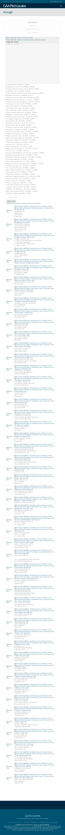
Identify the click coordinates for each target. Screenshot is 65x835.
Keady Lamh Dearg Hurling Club (24, 447)
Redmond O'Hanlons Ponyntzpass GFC (26, 578)
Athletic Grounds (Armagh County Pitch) (26, 263)
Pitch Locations (32, 22)
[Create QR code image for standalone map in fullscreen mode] (25, 40)
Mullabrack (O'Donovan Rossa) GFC (25, 500)
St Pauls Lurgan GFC (20, 721)
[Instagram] (59, 1)
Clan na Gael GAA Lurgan (22, 335)
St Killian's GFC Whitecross (22, 633)
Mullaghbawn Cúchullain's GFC (23, 508)
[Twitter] (53, 1)
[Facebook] (51, 1)
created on (18, 203)
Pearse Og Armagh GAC (21, 553)
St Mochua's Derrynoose (21, 688)
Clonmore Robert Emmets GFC (23, 357)
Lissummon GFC (19, 470)
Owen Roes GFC (19, 531)
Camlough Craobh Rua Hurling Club (25, 301)
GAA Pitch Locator (14, 6)
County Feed (32, 26)
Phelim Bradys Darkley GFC (22, 567)
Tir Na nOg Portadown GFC (22, 755)
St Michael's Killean (20, 667)
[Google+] (55, 1)
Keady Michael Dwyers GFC (22, 459)
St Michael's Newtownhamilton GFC (25, 676)
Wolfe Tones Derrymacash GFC (23, 778)
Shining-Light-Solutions (48, 822)
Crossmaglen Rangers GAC (22, 380)
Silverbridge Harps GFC (21, 622)
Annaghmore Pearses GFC (22, 222)
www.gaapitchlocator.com (25, 826)
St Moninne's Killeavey (21, 699)
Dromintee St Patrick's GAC (22, 414)
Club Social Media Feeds (32, 29)
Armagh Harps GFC (20, 251)
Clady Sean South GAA (21, 324)
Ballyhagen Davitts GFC (21, 269)
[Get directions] (19, 206)
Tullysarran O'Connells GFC (22, 766)
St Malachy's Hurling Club (22, 644)
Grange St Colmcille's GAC (22, 436)
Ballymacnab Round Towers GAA (24, 280)
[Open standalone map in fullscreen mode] (19, 37)
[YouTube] (57, 1)
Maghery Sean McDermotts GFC (23, 489)
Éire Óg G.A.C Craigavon (21, 425)
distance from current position (31, 203)
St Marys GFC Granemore (21, 655)
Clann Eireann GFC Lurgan (22, 346)
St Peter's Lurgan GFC (21, 733)
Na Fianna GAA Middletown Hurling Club (27, 520)
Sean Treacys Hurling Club (22, 601)
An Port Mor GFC (19, 209)
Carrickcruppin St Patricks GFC (23, 312)
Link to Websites (32, 32)
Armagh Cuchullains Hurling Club (24, 237)
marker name (11, 201)
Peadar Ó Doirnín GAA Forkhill (24, 542)
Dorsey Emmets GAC (20, 402)
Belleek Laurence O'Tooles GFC (23, 290)
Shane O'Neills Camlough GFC (23, 612)
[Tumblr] (61, 1)
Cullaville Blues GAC (20, 391)
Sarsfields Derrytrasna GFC (22, 590)
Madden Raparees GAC (21, 478)
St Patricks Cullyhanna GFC (22, 710)
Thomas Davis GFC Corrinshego (24, 744)
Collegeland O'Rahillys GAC (22, 369)
